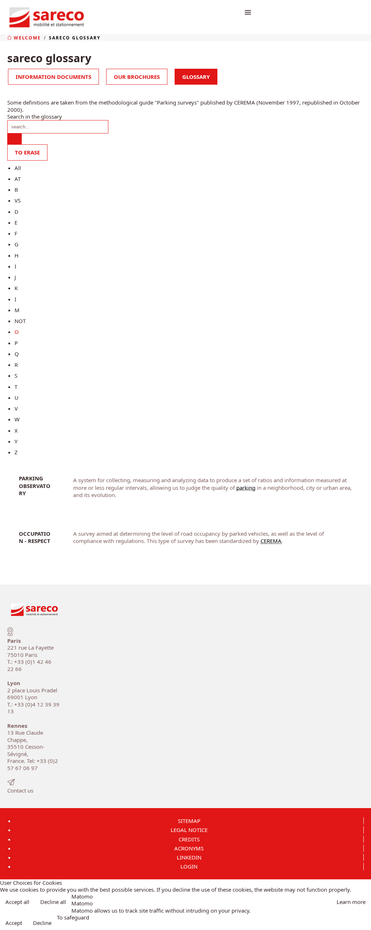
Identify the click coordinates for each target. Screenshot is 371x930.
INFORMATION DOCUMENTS (53, 76)
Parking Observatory (34, 486)
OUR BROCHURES (137, 76)
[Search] (14, 138)
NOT (20, 320)
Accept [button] (13, 922)
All (17, 167)
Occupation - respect (34, 537)
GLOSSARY (196, 76)
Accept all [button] (17, 901)
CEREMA (271, 540)
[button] (363, 922)
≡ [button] (247, 12)
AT (17, 178)
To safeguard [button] (73, 917)
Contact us (20, 790)
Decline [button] (42, 922)
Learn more (351, 901)
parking (245, 487)
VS (17, 200)
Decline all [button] (53, 901)
